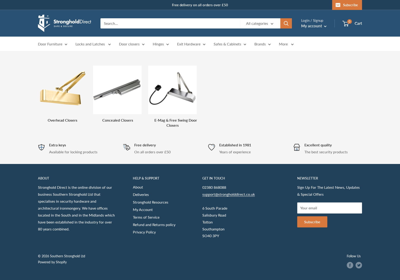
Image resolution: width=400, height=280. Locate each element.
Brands (260, 44)
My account (312, 25)
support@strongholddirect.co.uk (228, 194)
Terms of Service (146, 217)
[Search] (286, 23)
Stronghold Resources (150, 202)
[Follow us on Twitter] (359, 265)
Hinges (158, 44)
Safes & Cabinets (227, 44)
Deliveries (141, 194)
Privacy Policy (144, 232)
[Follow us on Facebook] (350, 265)
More (284, 44)
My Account (143, 209)
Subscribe (350, 5)
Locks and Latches (90, 44)
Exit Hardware (188, 44)
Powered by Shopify (52, 262)
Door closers (129, 44)
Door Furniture (50, 44)
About (138, 187)
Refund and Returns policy (154, 224)
